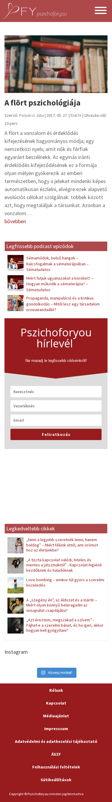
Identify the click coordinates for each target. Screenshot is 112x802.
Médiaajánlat (56, 716)
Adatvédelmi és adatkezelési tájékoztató (56, 741)
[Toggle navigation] (100, 11)
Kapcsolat (56, 703)
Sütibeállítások (56, 779)
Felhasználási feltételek (56, 767)
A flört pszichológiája (42, 102)
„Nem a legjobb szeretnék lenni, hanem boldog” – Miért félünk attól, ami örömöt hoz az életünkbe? (62, 545)
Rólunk (56, 690)
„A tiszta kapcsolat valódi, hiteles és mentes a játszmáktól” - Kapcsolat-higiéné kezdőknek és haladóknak (64, 565)
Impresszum (56, 728)
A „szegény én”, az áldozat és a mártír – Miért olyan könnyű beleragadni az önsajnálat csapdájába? (61, 605)
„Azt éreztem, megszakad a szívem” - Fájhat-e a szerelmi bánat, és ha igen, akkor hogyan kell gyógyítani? (65, 625)
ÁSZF (56, 754)
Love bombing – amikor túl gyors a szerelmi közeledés (65, 582)
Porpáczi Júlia (31, 115)
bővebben (15, 221)
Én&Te (76, 115)
